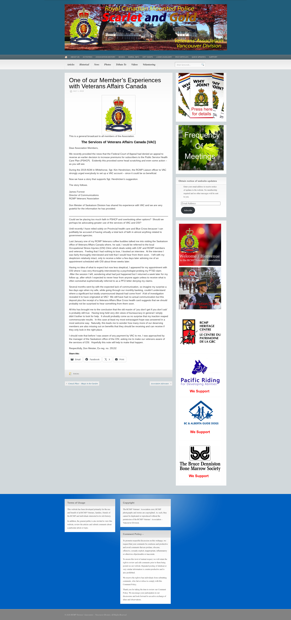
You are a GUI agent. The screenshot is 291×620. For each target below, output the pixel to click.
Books (122, 57)
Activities (87, 57)
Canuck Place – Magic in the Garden (83, 383)
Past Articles (181, 57)
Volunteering (149, 64)
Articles (70, 64)
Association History (105, 57)
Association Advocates (160, 383)
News (96, 64)
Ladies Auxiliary (164, 57)
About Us (75, 57)
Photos (107, 64)
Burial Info (133, 57)
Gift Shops (147, 57)
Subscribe (188, 210)
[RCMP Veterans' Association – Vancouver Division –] (146, 50)
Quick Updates (199, 57)
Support (213, 57)
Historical (84, 64)
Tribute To (121, 64)
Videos (134, 64)
